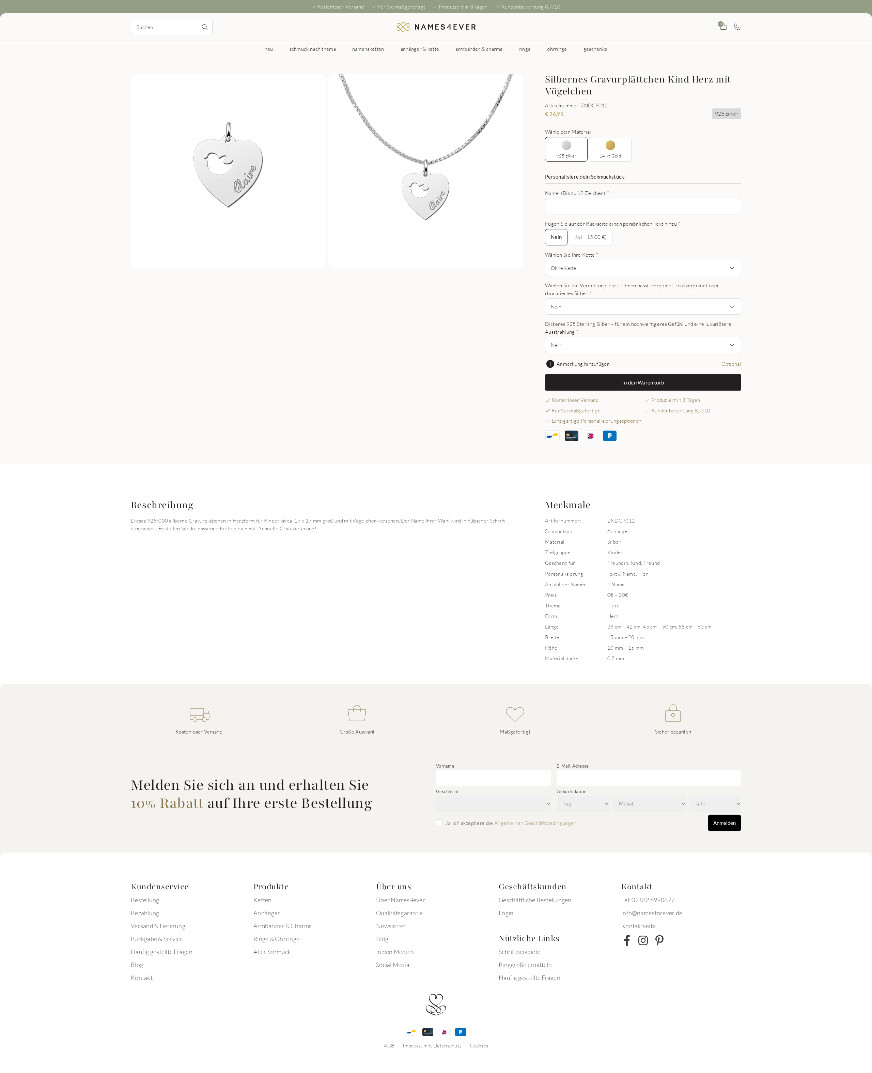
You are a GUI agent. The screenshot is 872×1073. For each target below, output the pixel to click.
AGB (389, 1045)
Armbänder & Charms (282, 926)
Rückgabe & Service (157, 938)
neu (269, 49)
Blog (137, 964)
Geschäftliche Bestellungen (535, 900)
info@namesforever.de (651, 913)
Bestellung (145, 900)
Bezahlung (145, 913)
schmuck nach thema (313, 49)
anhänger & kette (420, 49)
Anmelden (724, 823)
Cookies (479, 1045)
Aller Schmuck (272, 951)
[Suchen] (204, 27)
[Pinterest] (659, 940)
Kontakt (142, 977)
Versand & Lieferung (158, 926)
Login (506, 913)
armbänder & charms (478, 49)
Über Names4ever (400, 900)
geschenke (595, 49)
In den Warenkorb (643, 382)
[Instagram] (643, 940)
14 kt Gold (610, 155)
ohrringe (557, 49)
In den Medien (395, 951)
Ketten (262, 900)
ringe (525, 49)
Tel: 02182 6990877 (648, 900)
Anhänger (266, 913)
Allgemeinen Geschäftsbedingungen (535, 823)
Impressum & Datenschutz (432, 1045)
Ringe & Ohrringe (276, 938)
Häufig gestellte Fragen (161, 951)
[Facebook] (626, 940)
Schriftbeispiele (519, 951)
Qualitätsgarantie (399, 913)
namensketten (368, 49)
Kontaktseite (638, 926)
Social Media (392, 964)
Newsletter (391, 926)
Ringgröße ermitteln (525, 964)
